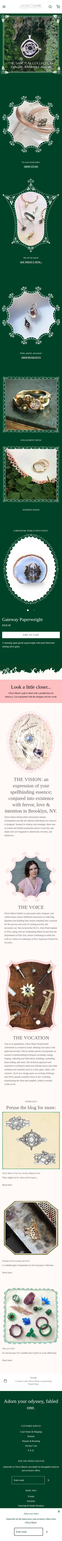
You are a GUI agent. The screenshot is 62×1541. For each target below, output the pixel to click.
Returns (31, 1436)
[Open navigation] (4, 7)
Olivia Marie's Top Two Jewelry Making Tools (21, 1173)
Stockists (31, 1501)
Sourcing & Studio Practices (31, 1505)
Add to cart (31, 635)
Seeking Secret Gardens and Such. (16, 1261)
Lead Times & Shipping (31, 1432)
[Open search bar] (50, 7)
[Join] (48, 1480)
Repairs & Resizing (31, 1441)
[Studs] (31, 120)
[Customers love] (31, 216)
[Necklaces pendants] (31, 311)
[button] (31, 569)
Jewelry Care (31, 1446)
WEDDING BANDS (31, 510)
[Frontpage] (31, 44)
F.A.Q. (31, 1450)
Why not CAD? (8, 1349)
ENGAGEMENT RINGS (31, 440)
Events (31, 1496)
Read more (7, 1185)
